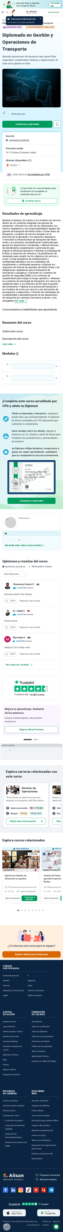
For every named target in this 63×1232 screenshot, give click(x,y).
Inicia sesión (53, 12)
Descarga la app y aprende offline (45, 1121)
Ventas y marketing (36, 990)
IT (28, 976)
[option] (26, 805)
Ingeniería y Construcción (13, 990)
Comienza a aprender (27, 124)
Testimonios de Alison (41, 1041)
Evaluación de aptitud (14, 1121)
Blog (5, 1060)
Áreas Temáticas (39, 1051)
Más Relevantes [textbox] (11, 574)
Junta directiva (9, 1027)
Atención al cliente (48, 1179)
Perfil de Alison (38, 1111)
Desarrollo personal (11, 976)
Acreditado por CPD (39, 174)
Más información (12, 898)
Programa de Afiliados (41, 1106)
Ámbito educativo (35, 995)
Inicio (4, 20)
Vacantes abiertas (10, 1041)
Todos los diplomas (39, 1032)
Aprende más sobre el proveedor (23, 545)
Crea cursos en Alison (41, 1116)
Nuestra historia (9, 1022)
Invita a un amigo (39, 1135)
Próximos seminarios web (42, 1154)
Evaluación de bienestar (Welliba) (15, 1127)
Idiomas (6, 986)
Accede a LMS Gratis (40, 1101)
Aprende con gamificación (42, 1130)
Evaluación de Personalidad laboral (13, 1135)
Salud (30, 986)
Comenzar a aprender (29, 898)
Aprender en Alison (10, 1055)
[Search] (5, 10)
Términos (23, 1222)
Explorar (2, 12)
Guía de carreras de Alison (13, 1106)
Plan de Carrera (9, 1111)
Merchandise (37, 1159)
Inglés (5, 995)
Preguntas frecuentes (50, 1175)
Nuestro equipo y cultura (13, 1032)
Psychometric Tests (11, 1116)
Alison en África (9, 1070)
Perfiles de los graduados (42, 1046)
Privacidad (15, 1222)
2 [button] (36, 742)
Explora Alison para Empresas (31, 954)
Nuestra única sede (11, 1036)
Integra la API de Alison (41, 1125)
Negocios (31, 981)
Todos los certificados (41, 1027)
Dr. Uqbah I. (19, 611)
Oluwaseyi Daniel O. (23, 584)
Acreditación (37, 1022)
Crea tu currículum (10, 1101)
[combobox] (15, 574)
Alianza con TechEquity (41, 1140)
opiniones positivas (18, 140)
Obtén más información (23, 821)
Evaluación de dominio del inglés (16, 1144)
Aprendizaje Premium (40, 1056)
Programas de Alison (11, 1075)
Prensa (6, 1065)
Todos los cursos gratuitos (42, 1036)
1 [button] (28, 742)
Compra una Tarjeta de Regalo (44, 1061)
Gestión (6, 981)
